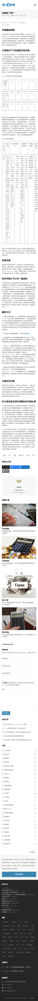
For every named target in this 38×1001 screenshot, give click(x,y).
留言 (4, 689)
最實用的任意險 (6, 910)
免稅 (32, 926)
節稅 (15, 948)
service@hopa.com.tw (10, 990)
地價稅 (30, 933)
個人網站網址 (6, 673)
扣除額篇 (4, 912)
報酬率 (10, 937)
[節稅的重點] (19, 618)
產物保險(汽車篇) (9, 766)
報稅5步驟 (5, 600)
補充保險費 (19, 952)
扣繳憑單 (24, 941)
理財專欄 (6, 781)
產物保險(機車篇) (9, 805)
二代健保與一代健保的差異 (10, 892)
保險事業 (6, 828)
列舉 (18, 929)
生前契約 (6, 793)
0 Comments (7, 24)
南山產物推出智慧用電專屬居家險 (14, 736)
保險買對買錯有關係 (18, 967)
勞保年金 (30, 929)
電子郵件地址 (6, 666)
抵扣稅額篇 (5, 528)
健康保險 (25, 926)
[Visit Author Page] (19, 481)
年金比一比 (7, 774)
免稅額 (5, 929)
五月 (9, 455)
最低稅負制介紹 (6, 901)
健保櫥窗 (6, 758)
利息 (24, 929)
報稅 (4, 455)
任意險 (26, 922)
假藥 (13, 926)
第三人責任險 (7, 948)
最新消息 (6, 762)
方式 (4, 945)
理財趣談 (6, 832)
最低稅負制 (7, 843)
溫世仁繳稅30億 (6, 890)
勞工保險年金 (7, 933)
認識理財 (6, 824)
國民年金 (22, 933)
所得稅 (12, 941)
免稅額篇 (32, 852)
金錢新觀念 (7, 840)
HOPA (15, 22)
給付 (25, 948)
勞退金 (15, 933)
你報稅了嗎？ (6, 897)
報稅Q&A (5, 899)
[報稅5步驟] (19, 583)
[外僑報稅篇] (19, 547)
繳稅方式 (21, 455)
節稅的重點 (5, 632)
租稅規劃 (29, 945)
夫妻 (28, 455)
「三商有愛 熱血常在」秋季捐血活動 (15, 728)
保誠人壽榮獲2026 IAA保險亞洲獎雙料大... (14, 894)
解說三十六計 (7, 809)
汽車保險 (11, 945)
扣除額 (31, 941)
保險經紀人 (7, 777)
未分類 (6, 801)
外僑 (16, 937)
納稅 (20, 948)
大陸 (33, 455)
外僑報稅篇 (5, 561)
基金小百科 (7, 836)
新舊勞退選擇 (7, 785)
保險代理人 (7, 820)
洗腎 (17, 945)
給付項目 (32, 948)
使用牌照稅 (6, 926)
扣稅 (17, 941)
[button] (35, 5)
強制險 (5, 941)
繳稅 (4, 952)
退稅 (15, 455)
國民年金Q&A (6, 903)
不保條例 (5, 922)
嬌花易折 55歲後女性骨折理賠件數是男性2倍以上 (18, 740)
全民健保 (12, 929)
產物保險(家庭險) (9, 812)
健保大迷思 (5, 905)
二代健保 (6, 797)
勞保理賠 (14, 971)
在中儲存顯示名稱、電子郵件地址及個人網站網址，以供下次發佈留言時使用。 (18, 684)
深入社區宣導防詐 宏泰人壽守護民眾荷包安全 (18, 732)
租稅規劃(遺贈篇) (9, 770)
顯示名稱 (5, 658)
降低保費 (11, 956)
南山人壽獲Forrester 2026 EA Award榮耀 (15, 724)
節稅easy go (24, 22)
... (2, 888)
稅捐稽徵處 (26, 333)
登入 (32, 998)
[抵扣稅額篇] (19, 515)
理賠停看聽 (7, 789)
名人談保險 (7, 750)
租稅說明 (6, 816)
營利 (22, 945)
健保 (18, 926)
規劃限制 (28, 952)
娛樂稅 (33, 937)
